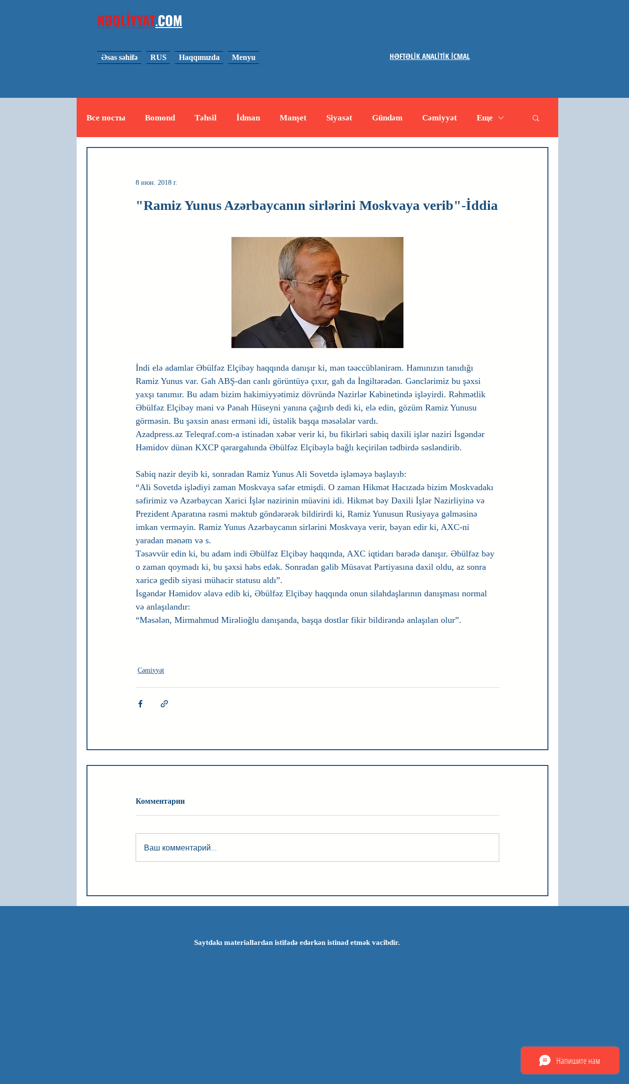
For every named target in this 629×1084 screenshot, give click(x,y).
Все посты (105, 117)
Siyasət (339, 117)
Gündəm (387, 117)
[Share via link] (164, 703)
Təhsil (206, 117)
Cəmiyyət (439, 117)
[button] (536, 117)
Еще (485, 117)
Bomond (160, 117)
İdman (248, 117)
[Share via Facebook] (140, 703)
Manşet (293, 117)
